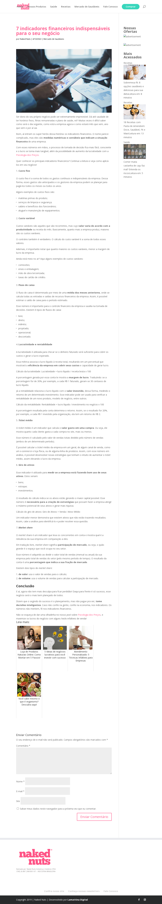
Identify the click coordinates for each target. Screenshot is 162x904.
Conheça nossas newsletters (84, 891)
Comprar (131, 6)
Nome (20, 781)
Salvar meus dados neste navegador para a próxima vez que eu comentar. (58, 808)
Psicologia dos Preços (27, 154)
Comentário (23, 745)
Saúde (53, 7)
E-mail (20, 791)
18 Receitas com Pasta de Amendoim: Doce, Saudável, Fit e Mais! (134, 128)
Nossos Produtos (36, 7)
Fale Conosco (110, 7)
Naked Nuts (25, 39)
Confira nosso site (54, 891)
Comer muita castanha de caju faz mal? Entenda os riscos (134, 167)
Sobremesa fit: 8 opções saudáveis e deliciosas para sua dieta (134, 88)
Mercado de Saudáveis (87, 7)
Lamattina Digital (78, 899)
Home (20, 7)
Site (18, 801)
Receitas (65, 7)
